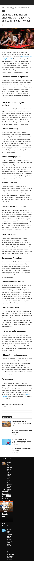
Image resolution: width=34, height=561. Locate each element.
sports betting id (6, 406)
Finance (4, 489)
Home (3, 7)
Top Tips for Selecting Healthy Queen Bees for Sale (9, 486)
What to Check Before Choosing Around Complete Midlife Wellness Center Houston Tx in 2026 (21, 441)
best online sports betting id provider (14, 404)
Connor (7, 25)
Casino (7, 7)
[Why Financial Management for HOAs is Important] (6, 451)
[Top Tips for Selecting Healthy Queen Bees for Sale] (6, 433)
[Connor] (3, 25)
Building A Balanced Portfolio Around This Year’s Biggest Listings (9, 469)
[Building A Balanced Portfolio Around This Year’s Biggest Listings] (6, 424)
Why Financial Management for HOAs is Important (10, 554)
